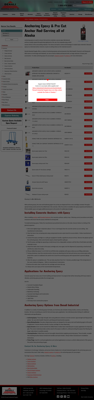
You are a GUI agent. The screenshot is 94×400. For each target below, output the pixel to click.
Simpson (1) (6, 35)
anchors (35, 217)
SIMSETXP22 (68, 182)
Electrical (72, 14)
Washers (5, 94)
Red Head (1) (6, 33)
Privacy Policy (84, 388)
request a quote (59, 55)
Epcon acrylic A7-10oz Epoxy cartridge (41, 169)
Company (66, 2)
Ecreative (90, 397)
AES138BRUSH (68, 107)
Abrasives (30, 14)
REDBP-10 (67, 188)
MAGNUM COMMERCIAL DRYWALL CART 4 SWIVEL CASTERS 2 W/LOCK (12, 148)
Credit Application (75, 9)
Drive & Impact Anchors (33, 370)
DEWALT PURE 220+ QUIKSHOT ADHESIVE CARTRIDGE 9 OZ (47, 138)
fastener (32, 356)
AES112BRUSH (68, 95)
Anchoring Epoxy (8, 68)
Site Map (83, 390)
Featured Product (12, 128)
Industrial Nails (6, 79)
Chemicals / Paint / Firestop (63, 14)
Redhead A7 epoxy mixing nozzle (40, 194)
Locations (50, 2)
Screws (5, 86)
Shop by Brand (22, 14)
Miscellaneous (88, 14)
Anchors (36, 19)
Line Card (72, 2)
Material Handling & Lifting (55, 14)
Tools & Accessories (39, 14)
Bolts (4, 76)
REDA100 (67, 151)
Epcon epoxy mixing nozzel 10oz (40, 163)
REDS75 (67, 176)
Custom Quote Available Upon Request (12, 122)
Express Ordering (87, 9)
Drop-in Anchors (31, 372)
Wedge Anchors (31, 359)
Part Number (68, 67)
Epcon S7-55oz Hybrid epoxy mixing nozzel (42, 176)
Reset (11, 39)
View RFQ (60, 9)
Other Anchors (34, 377)
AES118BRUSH (68, 101)
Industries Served (58, 2)
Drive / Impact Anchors (10, 63)
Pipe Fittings (6, 99)
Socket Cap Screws (7, 89)
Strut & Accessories (47, 14)
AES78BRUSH (68, 126)
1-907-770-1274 (71, 393)
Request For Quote (87, 2)
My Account (53, 9)
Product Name (36, 67)
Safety (13, 14)
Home (26, 19)
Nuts (4, 92)
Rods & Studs (6, 81)
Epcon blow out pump (37, 188)
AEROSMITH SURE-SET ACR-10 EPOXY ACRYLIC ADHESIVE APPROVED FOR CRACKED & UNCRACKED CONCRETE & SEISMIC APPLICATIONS (46, 73)
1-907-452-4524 (71, 390)
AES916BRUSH (68, 132)
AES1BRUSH (68, 114)
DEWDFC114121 (69, 145)
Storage (80, 14)
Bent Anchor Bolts (32, 368)
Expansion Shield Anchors (34, 375)
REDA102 (67, 157)
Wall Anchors (30, 366)
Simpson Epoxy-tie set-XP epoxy (40, 182)
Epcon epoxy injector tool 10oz (39, 151)
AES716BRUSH (68, 120)
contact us (68, 55)
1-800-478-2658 (65, 5)
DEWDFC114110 (69, 138)
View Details (88, 73)
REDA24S (67, 163)
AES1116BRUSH (69, 89)
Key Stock (5, 102)
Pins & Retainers (7, 97)
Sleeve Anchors (31, 363)
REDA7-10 (67, 169)
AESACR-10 (67, 73)
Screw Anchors (31, 361)
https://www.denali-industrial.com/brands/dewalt (47, 88)
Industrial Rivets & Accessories (10, 84)
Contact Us (78, 2)
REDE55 (66, 194)
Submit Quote (67, 9)
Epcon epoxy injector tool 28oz (39, 157)
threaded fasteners (45, 217)
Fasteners (5, 14)
